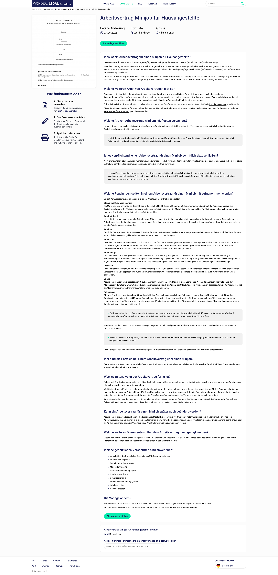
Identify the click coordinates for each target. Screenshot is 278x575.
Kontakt (152, 3)
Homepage (108, 3)
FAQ (140, 3)
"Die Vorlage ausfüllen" (67, 111)
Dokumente (126, 3)
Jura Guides (75, 566)
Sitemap (45, 566)
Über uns (59, 566)
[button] (160, 546)
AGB (34, 566)
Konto (44, 561)
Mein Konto (169, 3)
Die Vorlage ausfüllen (113, 43)
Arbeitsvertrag (163, 94)
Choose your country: (224, 561)
